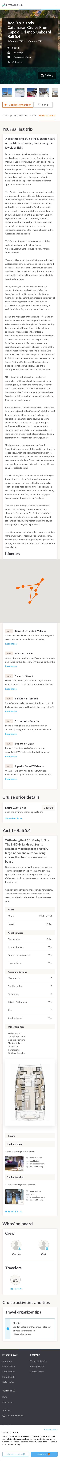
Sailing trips (8, 1382)
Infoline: (13, 1413)
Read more (11, 644)
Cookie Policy (37, 1371)
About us (7, 1361)
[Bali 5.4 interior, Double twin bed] (14, 1196)
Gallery (49, 75)
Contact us (8, 1402)
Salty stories (8, 1371)
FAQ (4, 1397)
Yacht (33, 115)
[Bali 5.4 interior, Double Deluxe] (14, 1163)
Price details (21, 115)
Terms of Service (38, 1361)
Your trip (7, 115)
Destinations (8, 1366)
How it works (9, 1376)
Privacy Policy (37, 1366)
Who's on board (47, 115)
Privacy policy (51, 1429)
